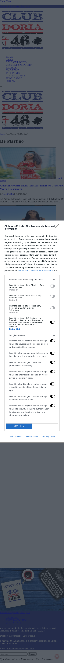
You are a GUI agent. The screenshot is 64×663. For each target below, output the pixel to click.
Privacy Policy (48, 436)
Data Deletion (15, 436)
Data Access (32, 436)
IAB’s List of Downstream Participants (35, 270)
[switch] (52, 286)
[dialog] (32, 331)
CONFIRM (19, 426)
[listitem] (32, 279)
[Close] (58, 226)
